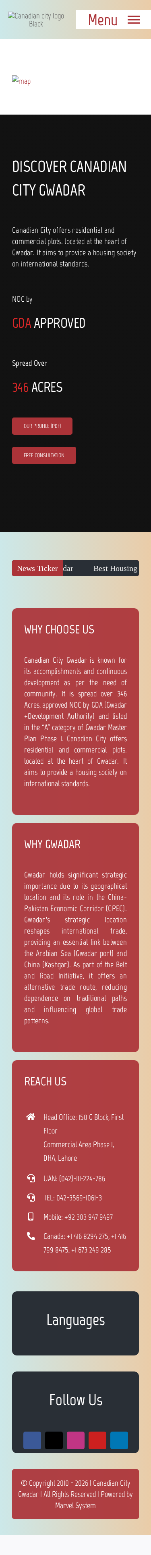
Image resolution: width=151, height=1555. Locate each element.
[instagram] (76, 1440)
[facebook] (32, 1440)
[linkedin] (119, 1440)
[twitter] (54, 1440)
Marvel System (75, 1505)
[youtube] (97, 1440)
